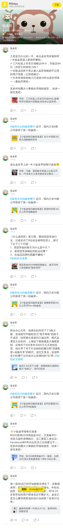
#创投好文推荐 (18, 258)
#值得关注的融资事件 (23, 126)
